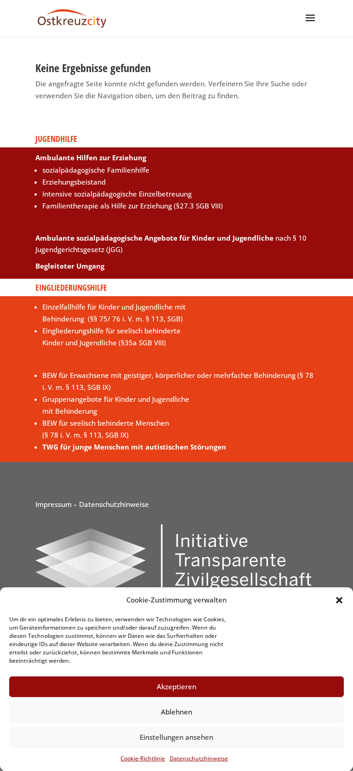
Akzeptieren (176, 686)
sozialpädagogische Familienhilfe (95, 169)
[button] (339, 600)
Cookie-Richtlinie (142, 758)
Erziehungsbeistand (74, 181)
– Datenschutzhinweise (110, 504)
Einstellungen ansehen (176, 737)
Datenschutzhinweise (199, 758)
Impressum (53, 504)
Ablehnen (176, 711)
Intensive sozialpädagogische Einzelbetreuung (117, 193)
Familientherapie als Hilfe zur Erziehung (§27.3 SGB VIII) (132, 205)
